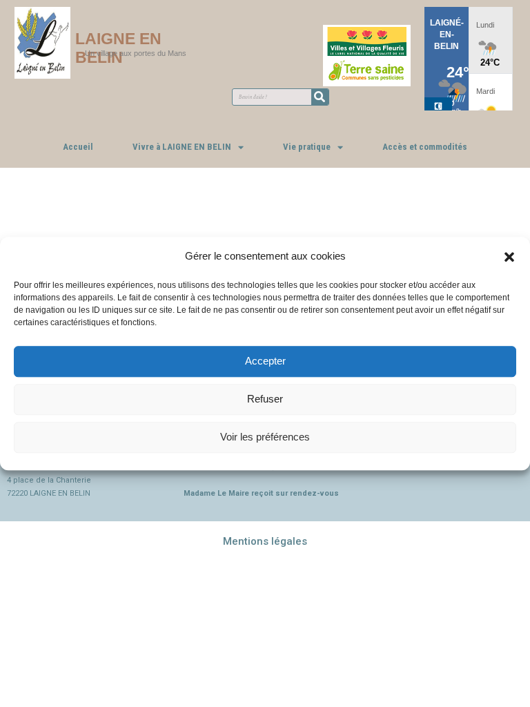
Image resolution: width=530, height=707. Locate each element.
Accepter (265, 361)
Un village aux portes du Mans (135, 53)
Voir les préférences (265, 437)
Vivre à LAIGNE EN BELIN (181, 147)
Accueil (78, 147)
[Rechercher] (319, 97)
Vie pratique (307, 147)
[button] (509, 256)
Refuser (265, 399)
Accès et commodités (424, 147)
